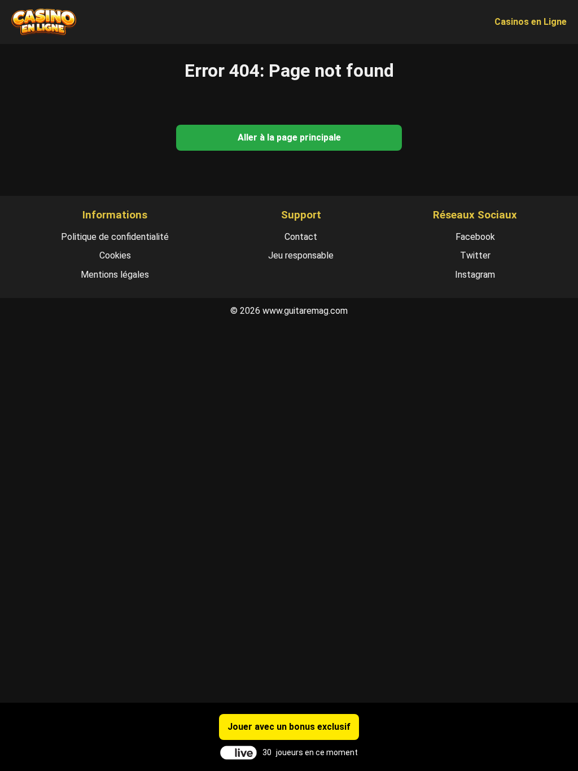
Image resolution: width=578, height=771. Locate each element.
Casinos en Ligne (530, 21)
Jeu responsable (301, 255)
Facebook (475, 236)
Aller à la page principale (289, 137)
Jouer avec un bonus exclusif (289, 726)
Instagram (475, 274)
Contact (300, 236)
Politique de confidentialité (115, 236)
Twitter (475, 255)
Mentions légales (115, 274)
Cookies (115, 255)
